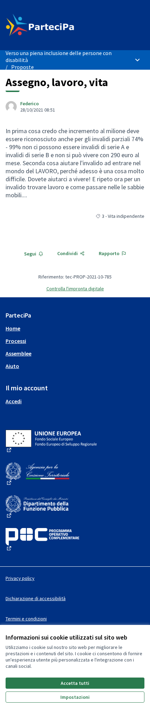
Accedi (14, 401)
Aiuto (12, 365)
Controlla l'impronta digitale (75, 288)
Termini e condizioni (26, 619)
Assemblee (18, 353)
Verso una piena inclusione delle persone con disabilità (59, 56)
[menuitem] (75, 328)
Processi (16, 340)
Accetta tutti (75, 683)
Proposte (22, 66)
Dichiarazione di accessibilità (36, 598)
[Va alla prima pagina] (57, 25)
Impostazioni (75, 697)
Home (13, 328)
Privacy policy (20, 578)
